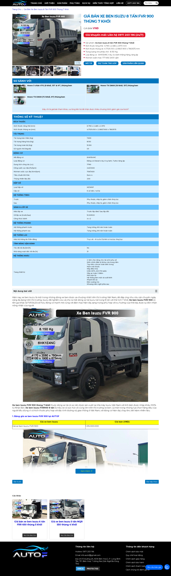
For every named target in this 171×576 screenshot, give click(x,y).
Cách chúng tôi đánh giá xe (138, 570)
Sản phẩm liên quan (133, 63)
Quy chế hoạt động (134, 555)
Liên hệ (119, 3)
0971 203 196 (133, 3)
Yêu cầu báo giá (30, 535)
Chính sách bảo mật (134, 551)
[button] (78, 71)
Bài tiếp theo (151, 482)
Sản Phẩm (62, 3)
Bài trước (17, 482)
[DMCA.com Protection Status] (87, 570)
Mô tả (89, 63)
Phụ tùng (75, 3)
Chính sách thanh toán (135, 566)
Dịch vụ (86, 3)
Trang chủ (36, 3)
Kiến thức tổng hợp (103, 3)
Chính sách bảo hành (135, 562)
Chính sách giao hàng (135, 559)
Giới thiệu (49, 3)
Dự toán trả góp (107, 63)
